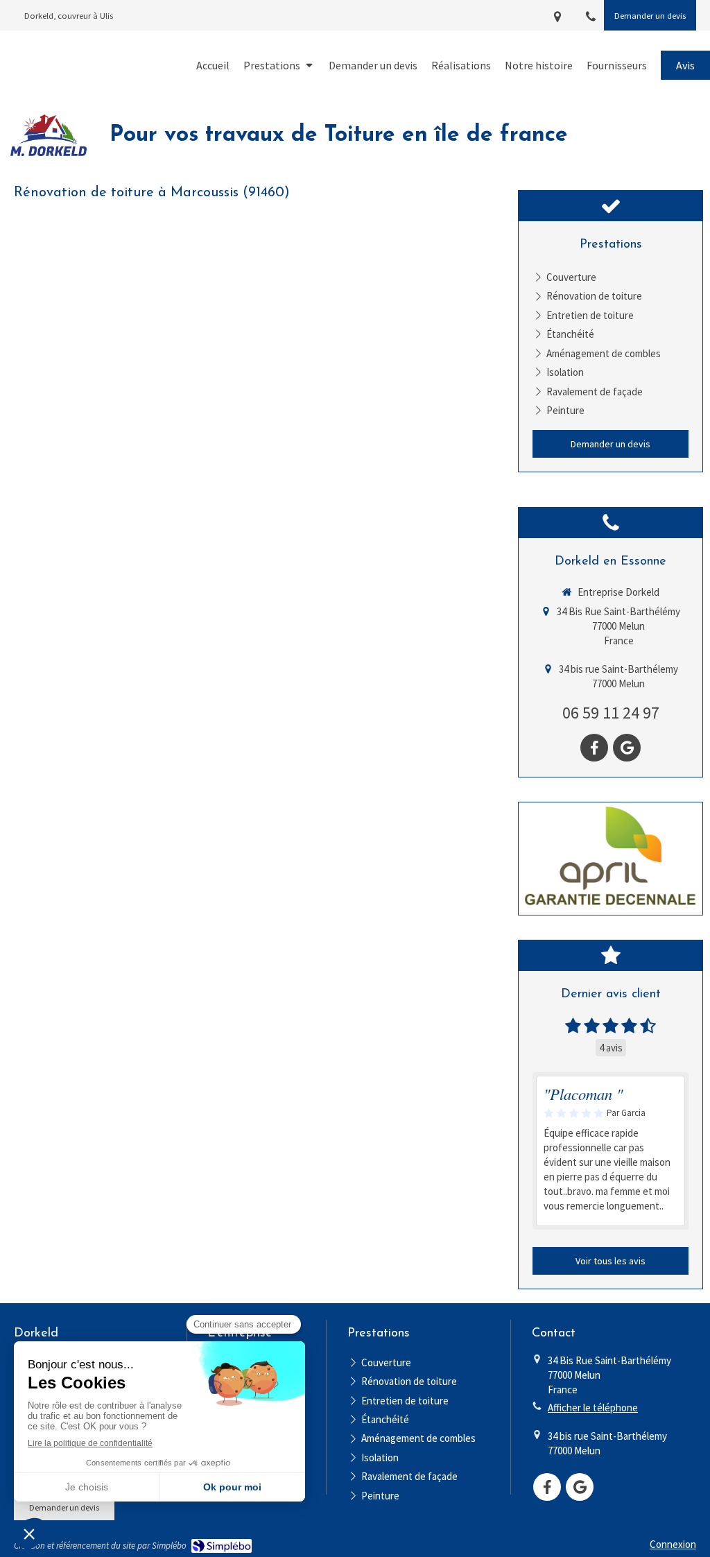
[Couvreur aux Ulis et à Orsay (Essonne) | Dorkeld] (48, 135)
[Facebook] (594, 748)
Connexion (673, 1544)
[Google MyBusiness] (627, 748)
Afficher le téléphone (593, 1407)
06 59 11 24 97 (610, 712)
